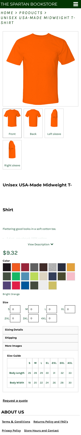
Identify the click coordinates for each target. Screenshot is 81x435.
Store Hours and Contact (41, 430)
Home (7, 12)
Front (12, 134)
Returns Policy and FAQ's (50, 421)
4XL (43, 318)
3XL (25, 318)
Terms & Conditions (16, 421)
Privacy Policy (11, 430)
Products (31, 12)
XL (62, 309)
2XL (7, 318)
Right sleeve (12, 165)
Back (33, 134)
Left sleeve (54, 134)
